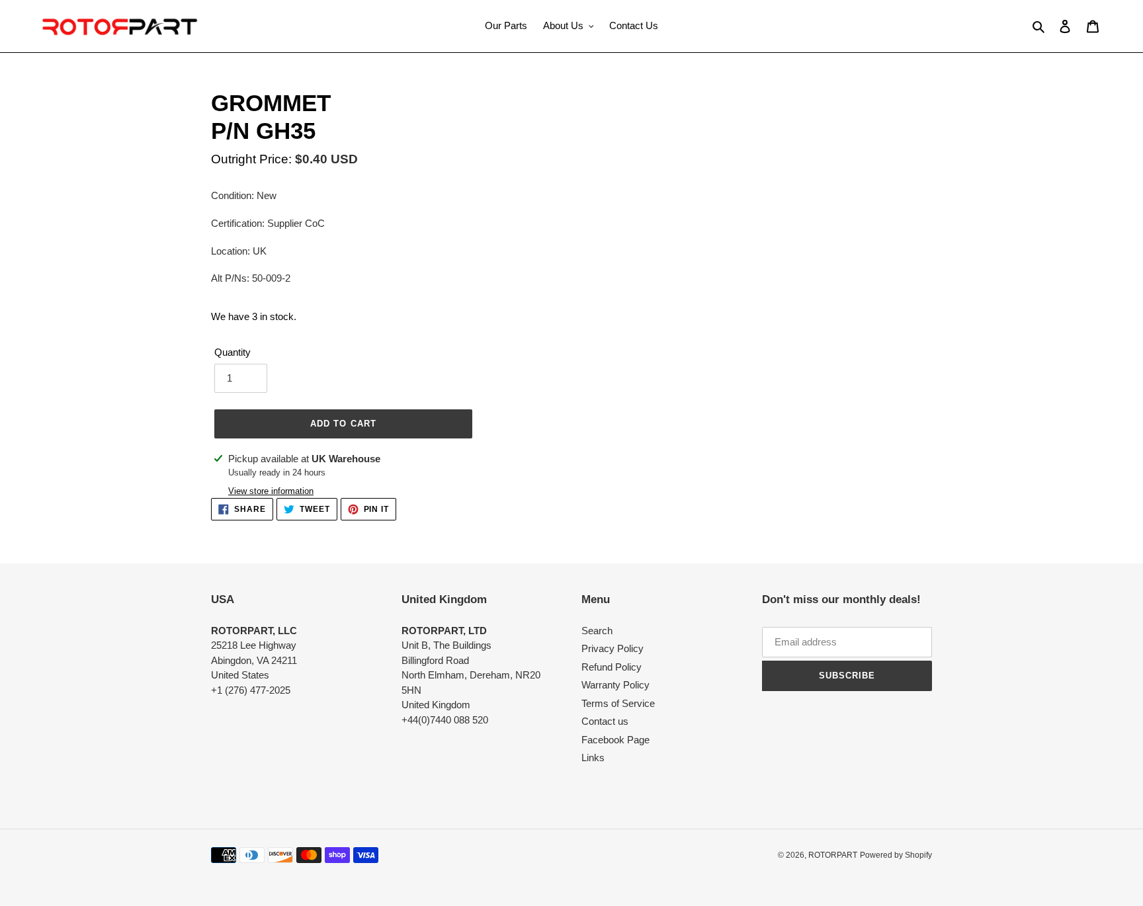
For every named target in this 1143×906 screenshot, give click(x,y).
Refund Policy (611, 667)
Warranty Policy (615, 684)
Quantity (232, 352)
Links (593, 757)
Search (597, 630)
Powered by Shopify (896, 855)
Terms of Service (618, 703)
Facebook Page (615, 739)
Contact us (604, 721)
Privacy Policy (612, 648)
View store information (271, 491)
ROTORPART (832, 855)
